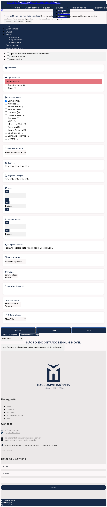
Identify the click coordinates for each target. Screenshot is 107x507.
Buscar (18, 330)
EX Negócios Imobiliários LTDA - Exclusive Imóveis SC (33, 2)
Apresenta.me (8, 500)
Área (10, 188)
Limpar (53, 330)
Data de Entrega (14, 257)
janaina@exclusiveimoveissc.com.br (20, 440)
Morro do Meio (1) (17, 124)
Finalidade (12, 68)
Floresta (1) (13, 118)
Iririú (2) (12, 121)
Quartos (11, 163)
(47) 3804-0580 (12, 430)
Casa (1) (12, 88)
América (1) (13, 103)
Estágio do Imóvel (15, 244)
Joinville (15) (14, 100)
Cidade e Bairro (14, 97)
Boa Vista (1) (14, 109)
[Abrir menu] (1, 21)
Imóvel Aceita (13, 300)
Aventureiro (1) (15, 106)
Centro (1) (13, 138)
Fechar (89, 330)
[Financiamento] (13, 303)
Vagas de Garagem (16, 176)
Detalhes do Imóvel (16, 286)
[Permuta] (13, 306)
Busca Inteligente (15, 148)
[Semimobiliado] (11, 275)
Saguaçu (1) (14, 127)
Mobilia (11, 272)
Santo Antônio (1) (17, 130)
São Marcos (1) (15, 132)
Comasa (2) (14, 112)
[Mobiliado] (11, 277)
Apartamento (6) (16, 85)
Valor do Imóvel (14, 219)
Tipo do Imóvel (14, 77)
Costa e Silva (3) (16, 115)
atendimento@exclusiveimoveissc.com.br (23, 438)
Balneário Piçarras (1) (18, 135)
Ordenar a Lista (14, 315)
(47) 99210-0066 (12, 433)
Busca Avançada (10, 334)
